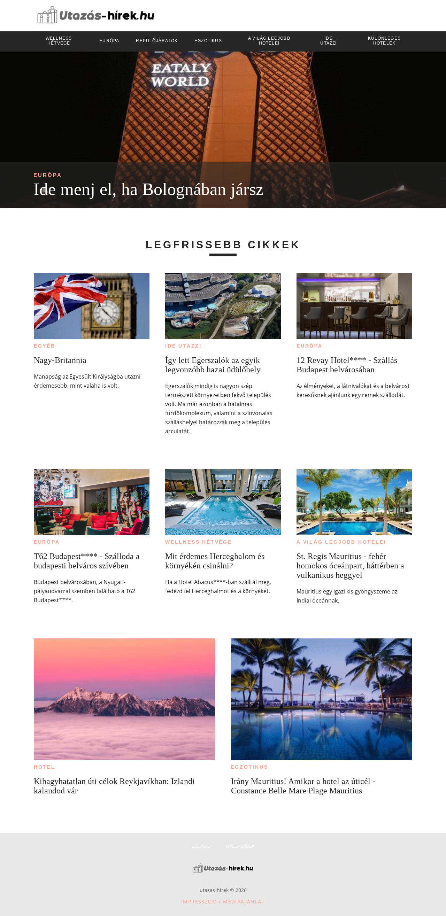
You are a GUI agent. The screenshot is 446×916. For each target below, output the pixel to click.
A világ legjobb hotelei (341, 542)
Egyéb (44, 346)
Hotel (44, 767)
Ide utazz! (183, 346)
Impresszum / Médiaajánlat (223, 901)
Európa (47, 175)
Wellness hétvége (198, 542)
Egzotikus (249, 767)
